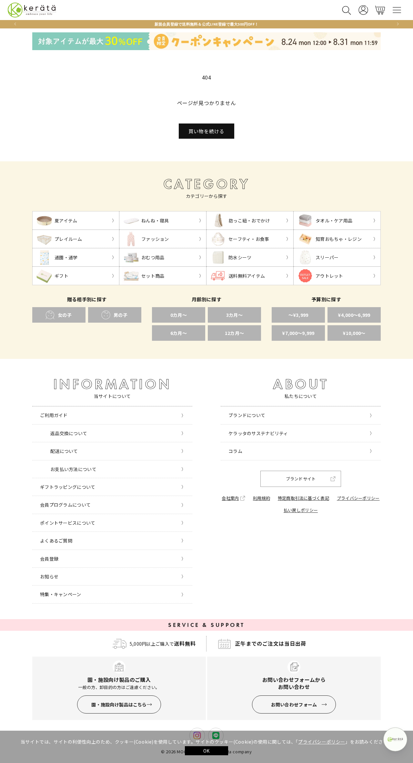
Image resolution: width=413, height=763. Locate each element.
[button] (346, 10)
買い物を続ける (206, 131)
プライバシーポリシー (321, 741)
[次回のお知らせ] (398, 24)
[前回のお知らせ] (15, 24)
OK (206, 750)
